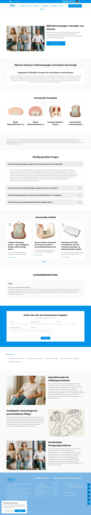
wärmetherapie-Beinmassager (69, 358)
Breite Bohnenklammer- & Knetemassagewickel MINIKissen (35, 123)
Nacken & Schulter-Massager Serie (43, 487)
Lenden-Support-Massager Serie (43, 491)
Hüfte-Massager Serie (40, 494)
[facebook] (88, 488)
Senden (45, 338)
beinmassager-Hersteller (35, 358)
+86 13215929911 (71, 492)
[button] (44, 261)
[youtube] (88, 492)
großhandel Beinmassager (17, 358)
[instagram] (88, 499)
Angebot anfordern (75, 6)
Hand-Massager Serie (40, 489)
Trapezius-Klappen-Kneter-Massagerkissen (55, 123)
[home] (12, 6)
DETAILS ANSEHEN (15, 111)
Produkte (36, 6)
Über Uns (29, 6)
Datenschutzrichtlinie (64, 512)
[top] (88, 503)
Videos (61, 6)
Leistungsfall (53, 6)
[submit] (73, 1)
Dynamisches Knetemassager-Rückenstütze (75, 123)
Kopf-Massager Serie (40, 483)
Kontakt (42, 9)
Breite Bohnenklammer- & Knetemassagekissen (16, 123)
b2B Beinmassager (14, 361)
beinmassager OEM (51, 358)
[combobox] (33, 324)
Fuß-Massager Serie (40, 496)
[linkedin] (88, 496)
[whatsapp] (88, 484)
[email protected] (16, 1)
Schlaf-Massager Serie (40, 485)
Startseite (22, 6)
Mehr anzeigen (12, 257)
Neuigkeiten (45, 6)
